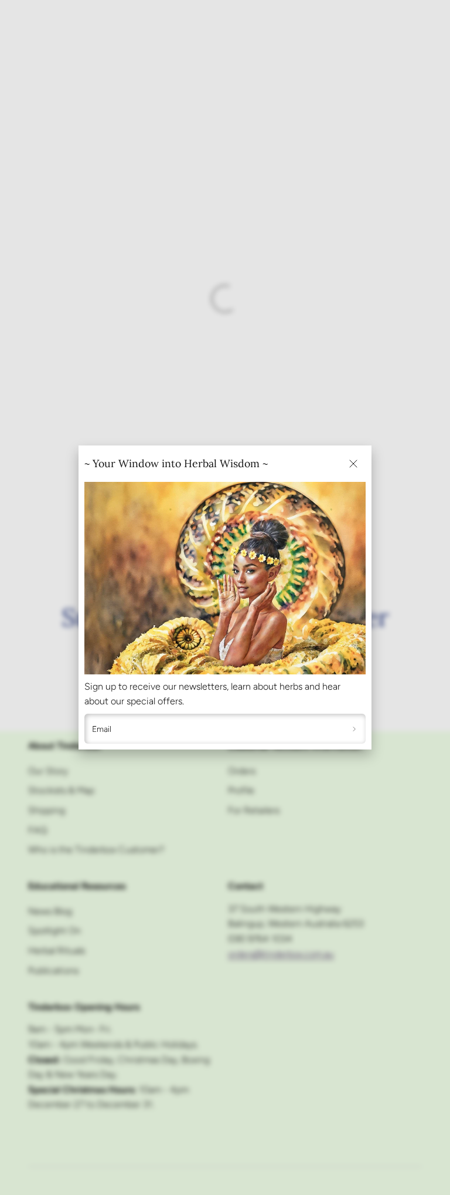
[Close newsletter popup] (353, 464)
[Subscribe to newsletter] (354, 729)
